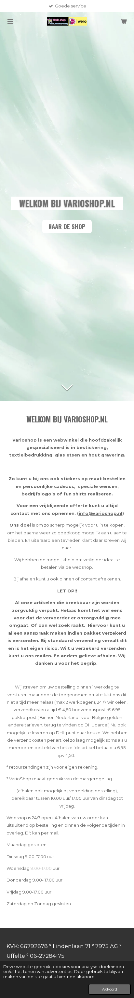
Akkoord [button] (109, 989)
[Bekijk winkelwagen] (123, 21)
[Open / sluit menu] (10, 21)
